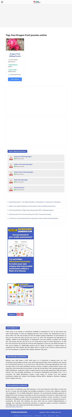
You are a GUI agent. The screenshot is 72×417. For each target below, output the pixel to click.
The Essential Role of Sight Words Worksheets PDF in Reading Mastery (31, 210)
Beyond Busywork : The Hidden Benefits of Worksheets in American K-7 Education (35, 202)
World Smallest (19, 187)
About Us (51, 416)
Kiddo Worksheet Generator (14, 406)
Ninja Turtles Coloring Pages (23, 172)
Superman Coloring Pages (23, 156)
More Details (15, 79)
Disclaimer (37, 416)
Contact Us (17, 416)
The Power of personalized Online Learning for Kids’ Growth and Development (33, 218)
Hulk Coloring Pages (21, 180)
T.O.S (44, 416)
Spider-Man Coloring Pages (23, 164)
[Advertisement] (36, 13)
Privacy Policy (28, 416)
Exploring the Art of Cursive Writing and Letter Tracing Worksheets (30, 214)
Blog (57, 416)
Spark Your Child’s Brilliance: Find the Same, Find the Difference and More (32, 206)
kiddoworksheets (13, 64)
